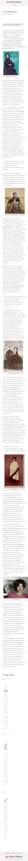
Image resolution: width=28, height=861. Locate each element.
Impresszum (7, 853)
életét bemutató (10, 34)
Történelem (11, 14)
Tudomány (6, 798)
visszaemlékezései (7, 38)
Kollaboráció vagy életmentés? (6, 747)
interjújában (18, 107)
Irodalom (5, 687)
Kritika (5, 685)
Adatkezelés (14, 853)
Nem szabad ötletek (6, 690)
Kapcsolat (20, 853)
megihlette (18, 497)
